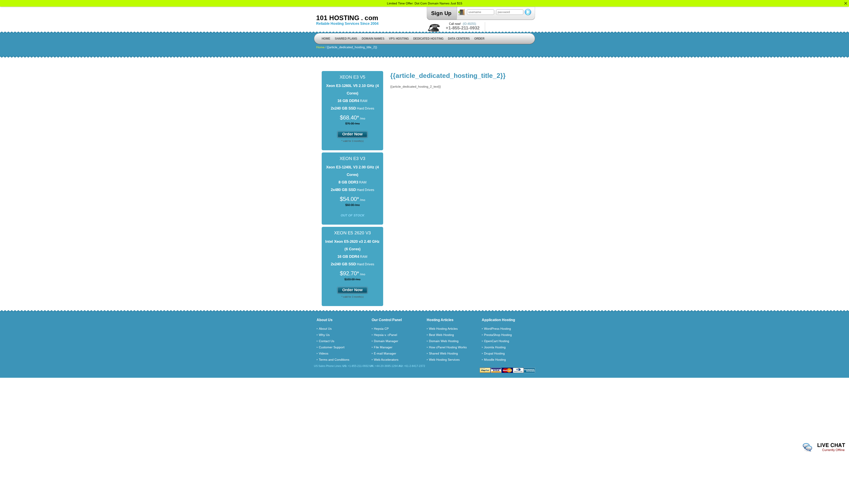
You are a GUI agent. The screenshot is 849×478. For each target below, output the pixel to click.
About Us (325, 328)
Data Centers (459, 38)
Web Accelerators (386, 359)
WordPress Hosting (497, 328)
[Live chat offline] (824, 447)
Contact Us (326, 341)
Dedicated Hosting (428, 38)
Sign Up (441, 13)
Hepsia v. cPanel (385, 335)
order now (352, 134)
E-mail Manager (385, 353)
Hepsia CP (381, 328)
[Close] (845, 3)
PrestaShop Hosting (498, 335)
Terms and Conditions (334, 359)
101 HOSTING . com (347, 17)
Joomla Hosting (495, 347)
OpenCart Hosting (496, 341)
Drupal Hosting (494, 353)
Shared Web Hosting (443, 353)
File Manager (383, 347)
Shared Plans (346, 38)
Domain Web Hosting (444, 341)
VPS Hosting (399, 38)
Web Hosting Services (444, 359)
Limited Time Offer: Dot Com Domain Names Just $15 (424, 3)
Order (479, 38)
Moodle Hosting (495, 359)
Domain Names (373, 38)
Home (326, 38)
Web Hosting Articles (443, 328)
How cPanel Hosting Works (448, 347)
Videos (323, 353)
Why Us (324, 335)
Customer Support (331, 347)
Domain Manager (386, 341)
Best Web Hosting (441, 335)
